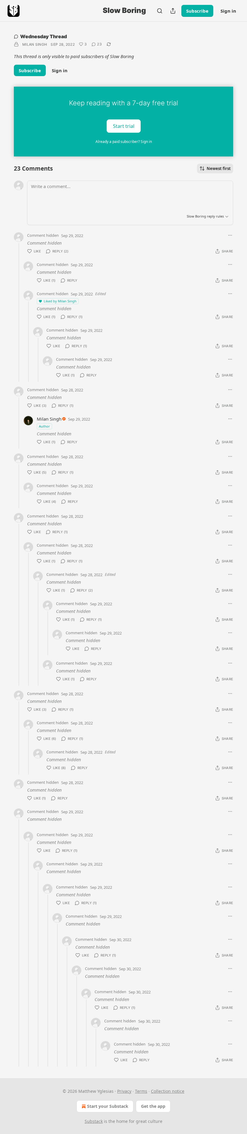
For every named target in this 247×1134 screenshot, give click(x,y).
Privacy (124, 1091)
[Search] (160, 11)
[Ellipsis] (230, 235)
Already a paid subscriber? (123, 141)
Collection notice (167, 1091)
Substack (94, 1121)
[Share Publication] (173, 11)
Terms (141, 1091)
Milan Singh (34, 44)
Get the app (153, 1106)
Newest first (219, 168)
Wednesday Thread (43, 36)
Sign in (228, 11)
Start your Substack (107, 1106)
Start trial (123, 125)
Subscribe (197, 11)
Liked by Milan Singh (60, 301)
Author (44, 426)
